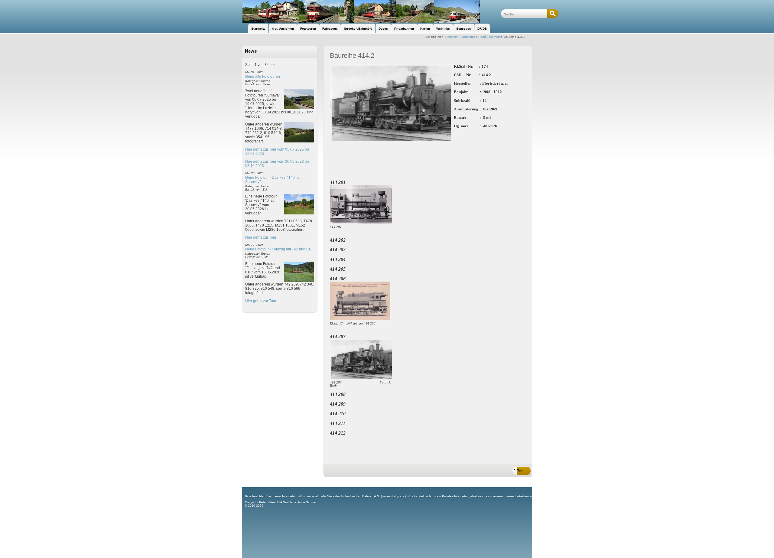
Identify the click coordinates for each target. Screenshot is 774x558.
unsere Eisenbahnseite (371, 11)
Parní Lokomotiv (489, 36)
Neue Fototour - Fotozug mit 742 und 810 (279, 249)
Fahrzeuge (468, 36)
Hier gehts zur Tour (260, 237)
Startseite (451, 36)
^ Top (518, 470)
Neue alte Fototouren (262, 76)
